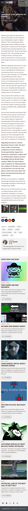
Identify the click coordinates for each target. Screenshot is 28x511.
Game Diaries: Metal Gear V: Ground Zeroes (13, 364)
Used (12, 235)
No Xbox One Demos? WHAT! (13, 326)
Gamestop (10, 229)
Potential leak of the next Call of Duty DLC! (13, 484)
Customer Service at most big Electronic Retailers (13, 445)
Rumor (2, 481)
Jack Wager (4, 20)
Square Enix (5, 235)
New (15, 232)
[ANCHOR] (13, 503)
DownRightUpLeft (6, 508)
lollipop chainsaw (7, 232)
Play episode (7, 299)
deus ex (19, 226)
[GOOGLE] (10, 503)
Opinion (3, 283)
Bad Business (11, 226)
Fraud (3, 229)
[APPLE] (6, 503)
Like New (17, 229)
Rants (2, 12)
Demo (2, 361)
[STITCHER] (17, 503)
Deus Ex (11, 119)
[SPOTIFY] (3, 503)
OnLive (20, 232)
